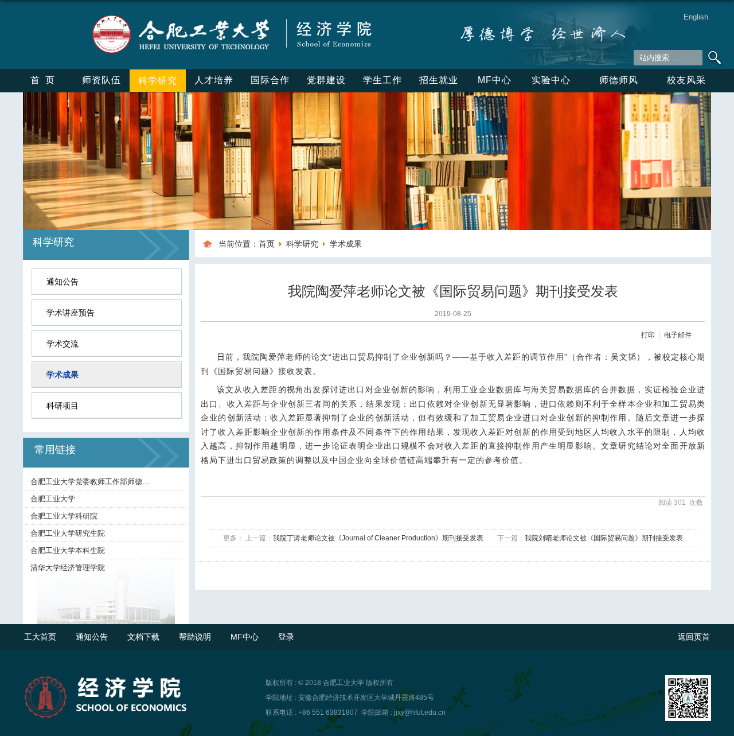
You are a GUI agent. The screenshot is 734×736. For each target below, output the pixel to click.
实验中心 (551, 80)
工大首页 (40, 636)
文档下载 (143, 636)
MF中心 (495, 80)
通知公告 (92, 636)
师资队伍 (101, 80)
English (696, 17)
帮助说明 (195, 636)
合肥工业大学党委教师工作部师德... (89, 481)
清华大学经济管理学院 (67, 567)
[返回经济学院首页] (230, 16)
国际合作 (270, 80)
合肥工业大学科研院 (63, 516)
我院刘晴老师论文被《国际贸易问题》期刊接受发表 (604, 538)
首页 (45, 80)
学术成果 (346, 243)
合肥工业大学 (52, 498)
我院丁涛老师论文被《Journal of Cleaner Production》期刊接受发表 (378, 538)
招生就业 (438, 80)
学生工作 (382, 80)
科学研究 (157, 80)
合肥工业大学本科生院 (67, 550)
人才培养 (213, 80)
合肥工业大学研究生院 (67, 533)
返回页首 (694, 636)
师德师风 (618, 80)
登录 (286, 636)
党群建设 (326, 80)
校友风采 (686, 80)
